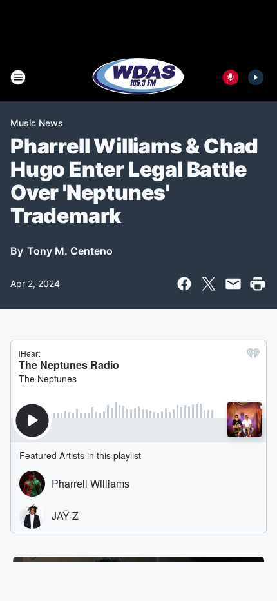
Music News (36, 122)
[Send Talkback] (230, 77)
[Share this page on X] (209, 284)
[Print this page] (258, 284)
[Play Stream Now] (255, 77)
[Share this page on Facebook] (184, 284)
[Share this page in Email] (233, 284)
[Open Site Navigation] (18, 77)
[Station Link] (138, 77)
